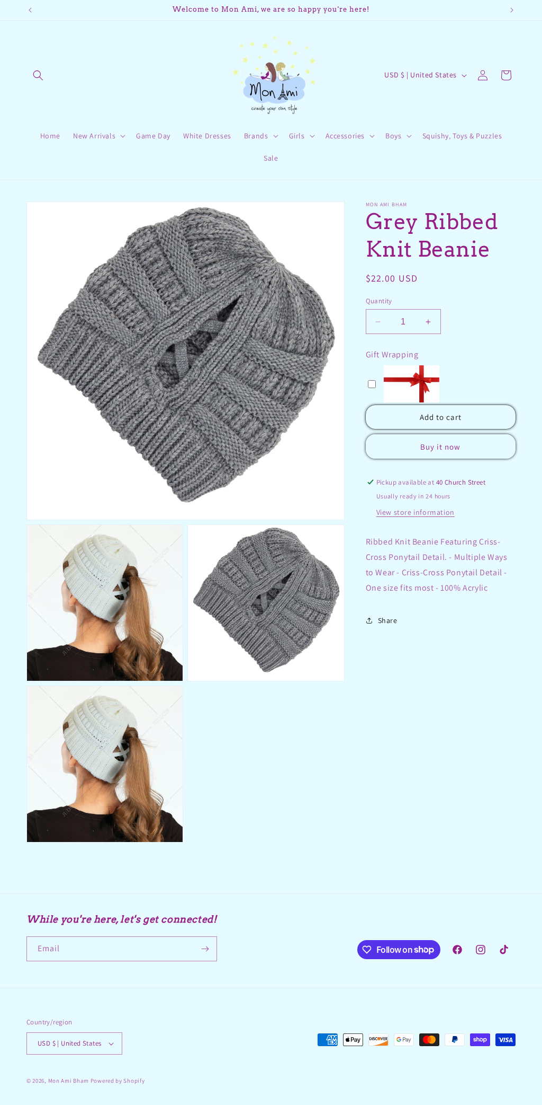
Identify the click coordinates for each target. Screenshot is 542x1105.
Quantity (379, 300)
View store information (415, 512)
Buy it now (440, 447)
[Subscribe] (204, 948)
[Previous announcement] (30, 10)
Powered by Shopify (118, 1080)
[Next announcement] (511, 10)
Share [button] (388, 620)
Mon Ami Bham (69, 1080)
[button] (38, 75)
